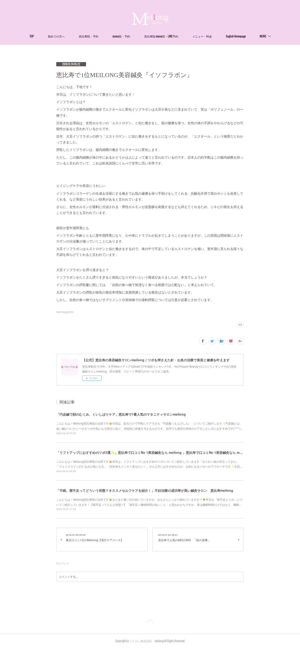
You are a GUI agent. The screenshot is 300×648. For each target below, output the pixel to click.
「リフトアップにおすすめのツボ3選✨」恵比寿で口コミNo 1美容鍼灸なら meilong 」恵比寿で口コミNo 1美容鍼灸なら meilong (153, 452)
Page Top (150, 622)
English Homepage (236, 36)
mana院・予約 (121, 36)
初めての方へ (56, 36)
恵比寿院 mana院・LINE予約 (161, 36)
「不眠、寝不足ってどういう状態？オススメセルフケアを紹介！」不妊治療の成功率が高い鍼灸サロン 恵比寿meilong (144, 490)
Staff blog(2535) (65, 312)
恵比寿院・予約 (88, 36)
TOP (32, 36)
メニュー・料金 (202, 36)
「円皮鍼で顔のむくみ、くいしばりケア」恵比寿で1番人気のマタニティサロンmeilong (121, 414)
